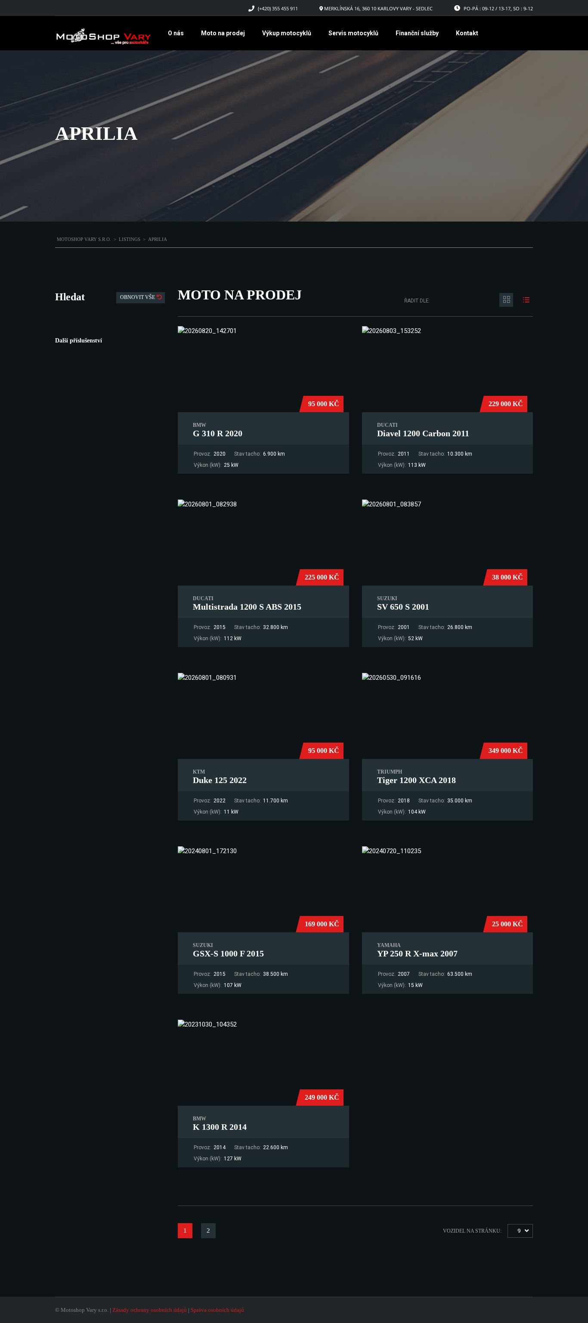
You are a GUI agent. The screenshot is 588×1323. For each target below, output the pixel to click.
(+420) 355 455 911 (278, 8)
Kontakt (467, 33)
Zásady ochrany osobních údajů (149, 1310)
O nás (176, 33)
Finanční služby (417, 33)
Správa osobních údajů (217, 1310)
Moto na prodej (223, 33)
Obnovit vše (138, 297)
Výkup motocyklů (286, 33)
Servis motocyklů (353, 33)
